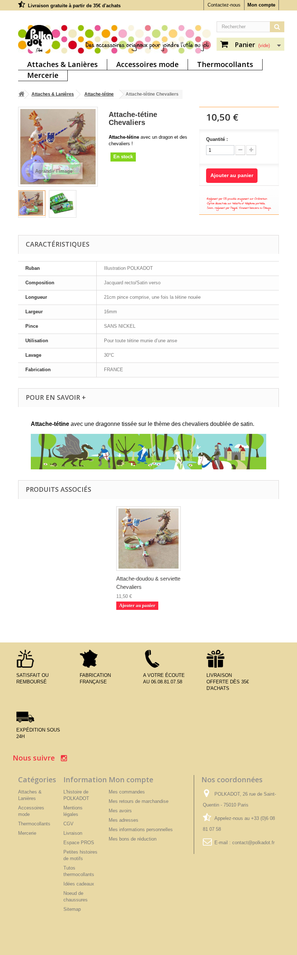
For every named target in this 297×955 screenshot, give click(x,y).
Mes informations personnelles (141, 829)
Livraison (72, 833)
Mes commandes (127, 792)
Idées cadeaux (78, 884)
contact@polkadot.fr (253, 842)
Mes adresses (123, 820)
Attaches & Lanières (62, 64)
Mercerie (42, 75)
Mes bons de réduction (132, 839)
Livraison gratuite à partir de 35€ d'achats (74, 5)
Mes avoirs (120, 810)
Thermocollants (225, 64)
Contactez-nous (224, 5)
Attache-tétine (99, 94)
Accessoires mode (147, 64)
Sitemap (72, 909)
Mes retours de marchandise (138, 801)
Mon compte (261, 5)
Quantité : (217, 139)
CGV (68, 823)
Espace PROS (78, 842)
